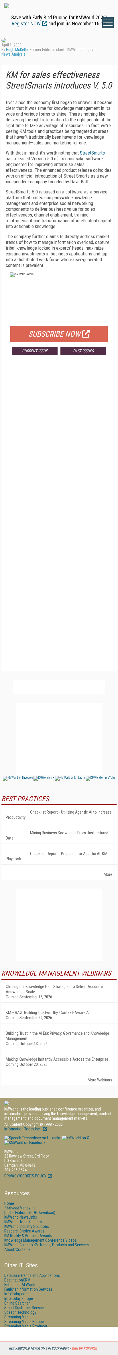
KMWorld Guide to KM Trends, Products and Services (46, 1245)
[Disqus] (59, 444)
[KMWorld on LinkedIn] (32, 1138)
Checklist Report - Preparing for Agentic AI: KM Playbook (56, 856)
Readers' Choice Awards (24, 1231)
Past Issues (83, 351)
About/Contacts (17, 1249)
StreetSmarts (92, 153)
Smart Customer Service (24, 1307)
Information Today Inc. (23, 1129)
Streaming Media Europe (24, 1321)
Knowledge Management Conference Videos (40, 1240)
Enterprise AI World (19, 1284)
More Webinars (100, 1080)
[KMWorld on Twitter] (75, 1138)
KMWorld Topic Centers (23, 1222)
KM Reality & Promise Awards (28, 1235)
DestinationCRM (17, 1280)
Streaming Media (18, 1317)
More (108, 874)
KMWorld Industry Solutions (26, 1226)
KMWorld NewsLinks (20, 1217)
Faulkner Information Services (28, 1289)
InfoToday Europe (18, 1298)
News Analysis (13, 54)
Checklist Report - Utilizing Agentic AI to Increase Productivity (59, 815)
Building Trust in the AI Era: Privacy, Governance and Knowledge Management (57, 1036)
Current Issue (35, 351)
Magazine (20, 1208)
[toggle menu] (108, 22)
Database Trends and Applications (32, 1275)
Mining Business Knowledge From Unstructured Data (57, 835)
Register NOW (26, 23)
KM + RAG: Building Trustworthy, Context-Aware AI (48, 1012)
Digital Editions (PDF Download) (29, 1212)
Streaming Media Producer (25, 1326)
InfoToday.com (16, 1294)
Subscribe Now (54, 334)
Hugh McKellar (17, 49)
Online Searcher (17, 1303)
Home (9, 1203)
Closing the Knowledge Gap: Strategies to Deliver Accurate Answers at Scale (54, 989)
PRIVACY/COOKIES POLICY (25, 1176)
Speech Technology (20, 1312)
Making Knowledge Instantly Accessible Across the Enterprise (57, 1059)
